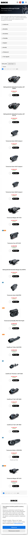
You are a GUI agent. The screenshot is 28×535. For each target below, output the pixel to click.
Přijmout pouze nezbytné (14, 530)
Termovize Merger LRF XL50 (14, 478)
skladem (4, 66)
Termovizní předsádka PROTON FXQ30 (14, 320)
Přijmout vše (14, 527)
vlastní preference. (18, 523)
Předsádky (5, 38)
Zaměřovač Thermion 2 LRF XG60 (14, 373)
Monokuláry (5, 33)
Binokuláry (5, 29)
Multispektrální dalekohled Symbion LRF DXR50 (14, 87)
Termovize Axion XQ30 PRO (14, 295)
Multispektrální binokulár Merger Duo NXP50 (14, 269)
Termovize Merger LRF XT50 (14, 217)
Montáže (5, 47)
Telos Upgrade (6, 56)
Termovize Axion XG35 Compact (14, 166)
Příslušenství (6, 52)
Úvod (2, 10)
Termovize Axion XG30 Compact (14, 141)
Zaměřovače (5, 24)
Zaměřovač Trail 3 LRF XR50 (14, 424)
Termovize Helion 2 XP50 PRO (14, 450)
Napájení (5, 42)
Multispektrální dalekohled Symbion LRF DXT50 (14, 114)
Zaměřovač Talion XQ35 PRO (14, 347)
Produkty (5, 10)
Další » (17, 69)
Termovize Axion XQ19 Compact (14, 192)
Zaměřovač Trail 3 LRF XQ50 (14, 399)
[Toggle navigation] (26, 2)
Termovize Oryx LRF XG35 (14, 243)
